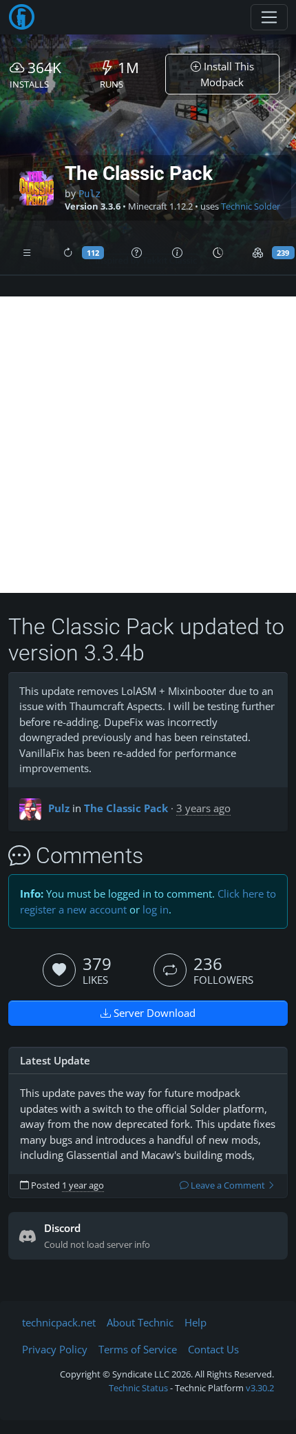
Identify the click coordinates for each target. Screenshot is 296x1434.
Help (195, 1322)
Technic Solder (250, 206)
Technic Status (138, 1388)
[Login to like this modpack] (59, 970)
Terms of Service (137, 1349)
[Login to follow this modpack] (170, 970)
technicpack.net (59, 1322)
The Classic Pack (126, 808)
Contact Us (213, 1349)
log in (155, 909)
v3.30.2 (260, 1388)
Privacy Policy (54, 1349)
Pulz (89, 193)
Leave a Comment (228, 1185)
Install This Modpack (227, 74)
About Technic (140, 1322)
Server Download (153, 1013)
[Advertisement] (148, 444)
